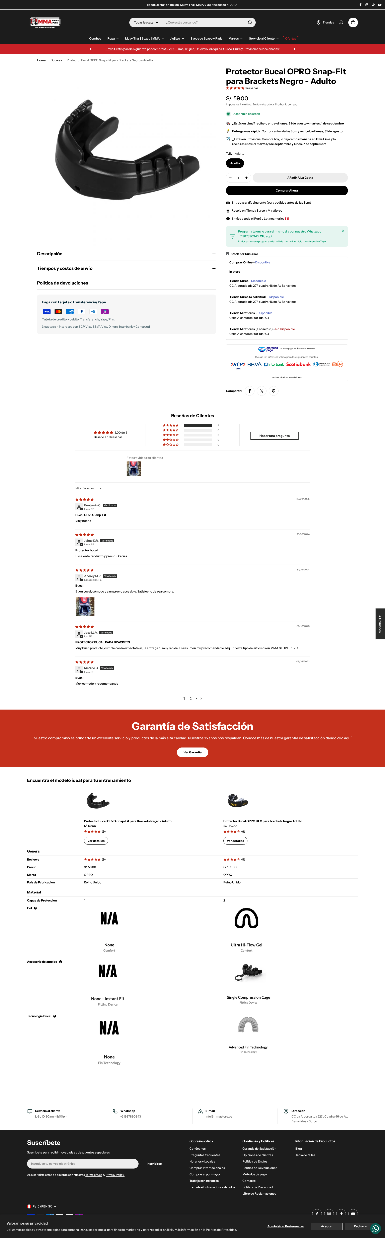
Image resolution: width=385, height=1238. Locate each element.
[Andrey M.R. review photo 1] (85, 606)
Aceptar (327, 1226)
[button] (90, 49)
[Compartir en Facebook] (249, 391)
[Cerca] (343, 231)
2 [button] (190, 698)
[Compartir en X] (261, 391)
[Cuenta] (341, 22)
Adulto (235, 163)
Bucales (56, 60)
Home (41, 60)
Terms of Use (93, 1175)
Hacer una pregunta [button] (274, 436)
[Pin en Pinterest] (274, 391)
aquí (348, 738)
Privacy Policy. (115, 1175)
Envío (255, 104)
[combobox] (192, 22)
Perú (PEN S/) (42, 1206)
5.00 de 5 (120, 432)
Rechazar (361, 1226)
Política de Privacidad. (221, 1230)
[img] (84, 499)
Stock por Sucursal (244, 254)
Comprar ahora (287, 190)
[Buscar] (250, 22)
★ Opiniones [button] (380, 624)
